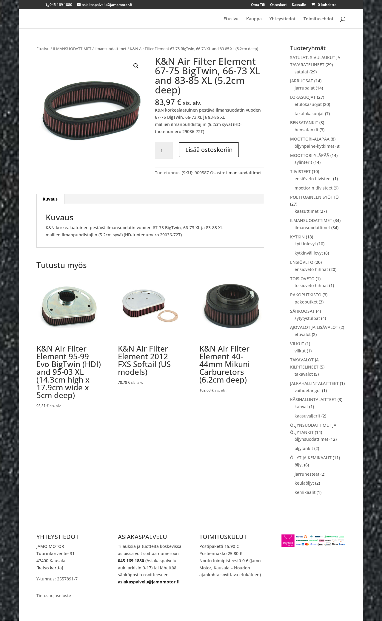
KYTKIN (297, 237)
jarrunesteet (307, 474)
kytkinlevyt (305, 243)
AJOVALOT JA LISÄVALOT (314, 327)
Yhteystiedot (282, 19)
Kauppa (254, 19)
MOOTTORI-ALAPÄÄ (309, 139)
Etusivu (231, 19)
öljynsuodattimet (311, 439)
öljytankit (304, 448)
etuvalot (303, 334)
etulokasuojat (308, 104)
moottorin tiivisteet (313, 188)
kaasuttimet (306, 211)
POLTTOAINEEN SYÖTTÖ (314, 197)
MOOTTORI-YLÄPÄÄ (309, 155)
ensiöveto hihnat (311, 269)
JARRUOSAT (301, 81)
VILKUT (297, 343)
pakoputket (306, 302)
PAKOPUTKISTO (305, 295)
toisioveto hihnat (311, 285)
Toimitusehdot (319, 19)
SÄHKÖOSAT (302, 311)
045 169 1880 (131, 560)
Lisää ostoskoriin (208, 150)
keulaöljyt (304, 483)
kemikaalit (305, 492)
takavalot (304, 374)
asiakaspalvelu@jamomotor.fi (149, 582)
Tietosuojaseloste (53, 596)
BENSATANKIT (304, 122)
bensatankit (306, 129)
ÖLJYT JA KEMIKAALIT (311, 457)
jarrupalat (305, 88)
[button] (136, 66)
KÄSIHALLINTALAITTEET (313, 399)
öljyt (299, 465)
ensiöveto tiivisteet (313, 178)
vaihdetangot (308, 390)
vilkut (300, 351)
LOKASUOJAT (303, 97)
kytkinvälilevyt (309, 253)
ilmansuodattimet (111, 48)
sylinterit (303, 162)
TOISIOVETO (302, 278)
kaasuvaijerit (307, 416)
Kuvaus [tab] (50, 199)
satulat (301, 72)
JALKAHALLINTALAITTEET (314, 383)
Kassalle (299, 5)
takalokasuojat (309, 113)
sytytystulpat (307, 318)
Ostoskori (278, 5)
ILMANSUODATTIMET (72, 48)
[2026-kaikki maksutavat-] (313, 545)
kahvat (301, 406)
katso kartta (50, 568)
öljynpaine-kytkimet (314, 146)
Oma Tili (258, 5)
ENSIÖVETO (301, 262)
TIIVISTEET (300, 171)
